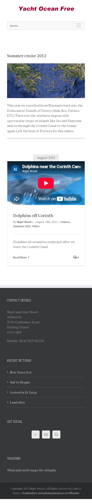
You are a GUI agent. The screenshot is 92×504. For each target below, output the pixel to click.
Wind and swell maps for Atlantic (31, 470)
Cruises (65, 222)
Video (36, 226)
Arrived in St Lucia (23, 392)
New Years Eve (21, 372)
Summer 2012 (22, 226)
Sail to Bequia (20, 382)
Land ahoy (17, 402)
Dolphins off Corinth (33, 215)
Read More (20, 257)
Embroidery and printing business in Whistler (51, 493)
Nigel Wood (24, 222)
